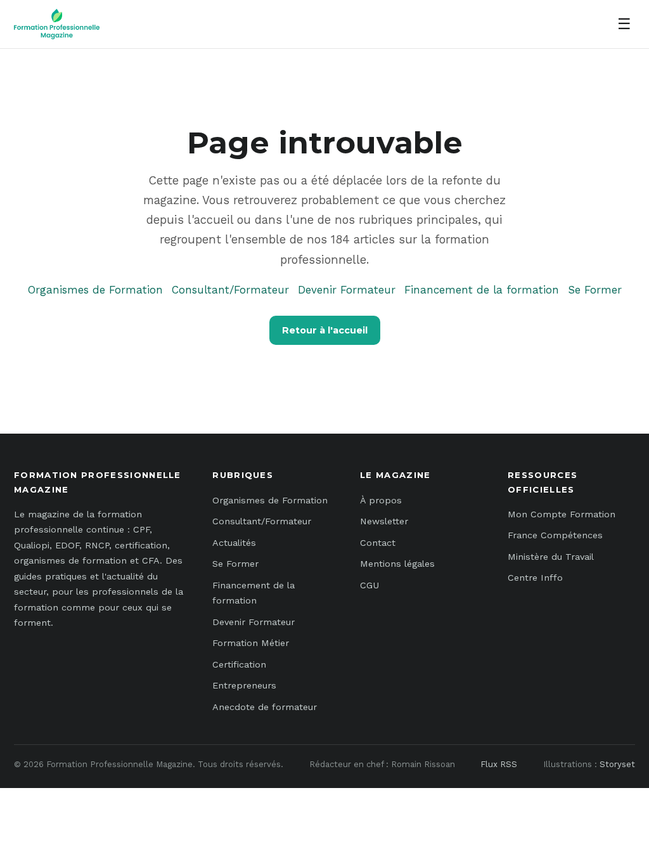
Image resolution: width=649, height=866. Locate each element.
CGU (369, 585)
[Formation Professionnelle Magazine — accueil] (57, 24)
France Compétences (555, 535)
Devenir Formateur (346, 289)
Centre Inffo (535, 577)
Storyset (617, 764)
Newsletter (384, 521)
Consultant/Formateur (230, 289)
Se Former (595, 289)
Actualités (234, 543)
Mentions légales (397, 564)
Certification (239, 664)
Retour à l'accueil (325, 330)
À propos (381, 500)
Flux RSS (498, 764)
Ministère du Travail (551, 557)
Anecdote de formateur (264, 707)
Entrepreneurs (244, 685)
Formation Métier (250, 643)
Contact (377, 543)
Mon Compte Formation (561, 514)
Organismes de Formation (95, 289)
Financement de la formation (481, 289)
